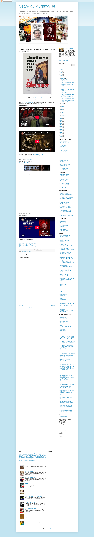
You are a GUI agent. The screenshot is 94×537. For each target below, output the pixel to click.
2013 (61, 130)
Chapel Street (25, 172)
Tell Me (61, 149)
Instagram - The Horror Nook (65, 206)
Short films (44, 456)
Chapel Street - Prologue (64, 174)
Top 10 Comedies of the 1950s (30, 508)
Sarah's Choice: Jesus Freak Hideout (66, 356)
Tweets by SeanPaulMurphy (64, 416)
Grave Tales (21, 455)
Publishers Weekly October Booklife (66, 194)
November (63, 78)
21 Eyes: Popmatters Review (65, 407)
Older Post (53, 305)
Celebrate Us (62, 157)
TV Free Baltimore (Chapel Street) (66, 245)
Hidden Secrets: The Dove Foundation (66, 392)
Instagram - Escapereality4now (65, 207)
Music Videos (39, 455)
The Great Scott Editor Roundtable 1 (66, 266)
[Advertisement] (37, 295)
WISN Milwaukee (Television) (65, 253)
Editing (26, 454)
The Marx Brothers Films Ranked (30, 502)
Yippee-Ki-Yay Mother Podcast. (33, 158)
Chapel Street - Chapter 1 (64, 175)
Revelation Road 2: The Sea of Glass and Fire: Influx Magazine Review (67, 380)
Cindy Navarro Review (64, 225)
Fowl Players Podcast (64, 248)
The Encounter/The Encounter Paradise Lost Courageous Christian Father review (67, 337)
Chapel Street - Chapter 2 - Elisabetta (26, 244)
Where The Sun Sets (63, 141)
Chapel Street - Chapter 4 (64, 179)
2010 (61, 135)
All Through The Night (64, 147)
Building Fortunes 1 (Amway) (65, 274)
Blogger (51, 528)
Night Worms (62, 195)
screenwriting (21, 460)
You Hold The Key (63, 145)
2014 (61, 129)
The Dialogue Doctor (63, 273)
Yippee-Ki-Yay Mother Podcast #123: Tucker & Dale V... (67, 101)
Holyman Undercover (64, 294)
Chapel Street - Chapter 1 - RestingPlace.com (27, 243)
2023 (61, 74)
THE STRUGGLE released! (29, 483)
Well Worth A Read (63, 201)
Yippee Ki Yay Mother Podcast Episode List (27, 162)
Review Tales (62, 205)
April (62, 112)
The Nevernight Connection (65, 331)
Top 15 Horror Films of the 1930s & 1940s (32, 521)
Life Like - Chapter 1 (63, 187)
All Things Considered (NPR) (65, 235)
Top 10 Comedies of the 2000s (30, 477)
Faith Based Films (31, 454)
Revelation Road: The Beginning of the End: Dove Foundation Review (67, 367)
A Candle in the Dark (63, 165)
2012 (61, 132)
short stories (26, 460)
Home (37, 305)
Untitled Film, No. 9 (63, 318)
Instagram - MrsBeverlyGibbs (65, 212)
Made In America (63, 329)
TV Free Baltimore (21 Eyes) (65, 269)
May (62, 110)
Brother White (62, 300)
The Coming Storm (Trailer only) (65, 326)
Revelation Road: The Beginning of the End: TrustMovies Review (67, 362)
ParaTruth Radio (63, 283)
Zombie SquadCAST (63, 265)
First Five (44, 454)
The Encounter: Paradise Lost (65, 302)
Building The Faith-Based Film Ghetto (31, 465)
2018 (61, 123)
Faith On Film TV (63, 244)
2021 (61, 118)
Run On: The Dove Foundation (65, 359)
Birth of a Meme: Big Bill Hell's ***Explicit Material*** (34, 496)
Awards (30, 453)
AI (28, 453)
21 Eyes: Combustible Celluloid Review (67, 411)
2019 (61, 121)
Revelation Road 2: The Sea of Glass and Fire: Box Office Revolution (67, 385)
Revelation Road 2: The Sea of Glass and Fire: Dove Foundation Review (67, 382)
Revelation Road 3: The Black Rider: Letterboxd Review (66, 371)
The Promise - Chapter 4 (64, 184)
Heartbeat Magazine (63, 229)
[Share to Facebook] (40, 250)
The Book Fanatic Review (64, 224)
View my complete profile (63, 60)
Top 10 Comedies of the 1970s (30, 471)
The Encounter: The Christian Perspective (67, 341)
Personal (20, 456)
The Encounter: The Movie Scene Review (67, 345)
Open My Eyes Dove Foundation (65, 386)
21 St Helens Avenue (23, 453)
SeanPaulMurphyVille (37, 6)
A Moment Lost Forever (64, 151)
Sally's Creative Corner (64, 230)
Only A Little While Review (64, 222)
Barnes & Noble (42, 174)
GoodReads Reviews (64, 193)
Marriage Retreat (63, 299)
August (62, 106)
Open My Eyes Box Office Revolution (66, 387)
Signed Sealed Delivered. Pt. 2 (65, 252)
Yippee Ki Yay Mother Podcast (38, 154)
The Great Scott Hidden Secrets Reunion (67, 262)
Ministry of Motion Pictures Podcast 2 (66, 258)
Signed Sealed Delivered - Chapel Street (67, 249)
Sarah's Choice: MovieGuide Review (66, 355)
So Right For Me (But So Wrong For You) (67, 153)
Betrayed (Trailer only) (64, 321)
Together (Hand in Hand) (64, 142)
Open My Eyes (62, 309)
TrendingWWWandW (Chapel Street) (66, 247)
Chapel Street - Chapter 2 (64, 176)
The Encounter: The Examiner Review (66, 340)
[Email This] (36, 250)
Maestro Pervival (63, 317)
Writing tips (43, 457)
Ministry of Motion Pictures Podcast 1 (66, 257)
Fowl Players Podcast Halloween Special (67, 275)
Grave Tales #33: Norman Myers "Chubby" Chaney (66, 80)
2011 (61, 133)
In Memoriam (27, 455)
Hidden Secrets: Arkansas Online (66, 397)
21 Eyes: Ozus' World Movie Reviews (66, 409)
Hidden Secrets (62, 293)
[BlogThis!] (37, 250)
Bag (61, 320)
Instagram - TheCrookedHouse (65, 211)
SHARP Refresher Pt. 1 (64, 327)
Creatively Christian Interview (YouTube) (67, 278)
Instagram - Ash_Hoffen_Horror (65, 214)
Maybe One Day (63, 146)
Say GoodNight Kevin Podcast (65, 237)
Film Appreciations (39, 454)
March (62, 113)
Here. (32, 213)
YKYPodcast (29, 159)
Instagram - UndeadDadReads (65, 210)
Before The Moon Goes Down (65, 164)
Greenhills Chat (63, 277)
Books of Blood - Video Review (65, 198)
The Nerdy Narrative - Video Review (66, 197)
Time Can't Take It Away (64, 150)
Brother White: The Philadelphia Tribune (67, 400)
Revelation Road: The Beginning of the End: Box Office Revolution (67, 369)
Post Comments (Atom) (28, 307)
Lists (35, 455)
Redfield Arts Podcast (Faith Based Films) (67, 243)
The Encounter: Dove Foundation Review (67, 342)
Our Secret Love (63, 169)
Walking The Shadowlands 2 (65, 240)
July (62, 107)
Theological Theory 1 (63, 254)
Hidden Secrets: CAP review (65, 398)
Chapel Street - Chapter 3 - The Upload (26, 245)
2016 (61, 126)
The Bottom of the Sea (64, 168)
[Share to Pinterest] (41, 250)
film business (43, 459)
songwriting (31, 460)
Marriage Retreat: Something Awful (66, 389)
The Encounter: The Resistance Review (67, 338)
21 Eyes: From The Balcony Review (66, 410)
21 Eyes (61, 291)
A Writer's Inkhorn (63, 284)
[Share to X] (38, 250)
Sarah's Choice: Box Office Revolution (66, 358)
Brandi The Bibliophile (64, 199)
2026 (61, 69)
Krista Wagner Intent (63, 285)
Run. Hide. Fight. (63, 330)
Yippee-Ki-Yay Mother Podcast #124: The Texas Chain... (67, 99)
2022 (61, 75)
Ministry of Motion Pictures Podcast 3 (66, 260)
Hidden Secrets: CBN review (65, 396)
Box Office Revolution (64, 271)
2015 (61, 127)
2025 (61, 71)
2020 (61, 120)
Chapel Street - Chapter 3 (64, 178)
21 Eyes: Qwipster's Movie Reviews (66, 406)
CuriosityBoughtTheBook (64, 202)
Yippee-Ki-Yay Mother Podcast (41, 97)
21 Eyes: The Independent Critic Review (67, 405)
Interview (32, 455)
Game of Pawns (63, 322)
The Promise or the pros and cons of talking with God (30, 457)
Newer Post (21, 305)
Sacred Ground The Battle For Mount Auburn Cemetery (32, 456)
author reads (38, 459)
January (62, 116)
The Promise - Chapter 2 (64, 182)
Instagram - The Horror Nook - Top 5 (66, 215)
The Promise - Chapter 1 (64, 180)
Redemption (62, 325)
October (62, 103)
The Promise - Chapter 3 (64, 183)
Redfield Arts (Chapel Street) (65, 241)
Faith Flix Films (62, 226)
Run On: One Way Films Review (65, 360)
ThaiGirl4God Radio (63, 281)
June (62, 109)
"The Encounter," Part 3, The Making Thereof (32, 490)
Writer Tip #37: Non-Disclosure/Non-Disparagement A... (67, 90)
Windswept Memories (64, 160)
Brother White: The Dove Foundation (66, 401)
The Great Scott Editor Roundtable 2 (66, 267)
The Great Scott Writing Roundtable (66, 261)
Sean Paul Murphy (70, 48)
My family (44, 455)
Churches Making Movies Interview (66, 270)
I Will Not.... (62, 316)
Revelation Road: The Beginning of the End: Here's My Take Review (67, 365)
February (63, 115)
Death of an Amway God (29, 514)
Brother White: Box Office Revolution (66, 402)
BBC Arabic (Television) (64, 236)
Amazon (21, 174)
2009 (61, 136)
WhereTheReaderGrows (64, 203)
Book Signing (34, 453)
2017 (61, 124)
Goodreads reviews (63, 221)
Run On (61, 298)
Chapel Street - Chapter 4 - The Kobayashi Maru (28, 246)
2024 (61, 72)
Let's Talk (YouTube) (63, 256)
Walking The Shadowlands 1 (65, 239)
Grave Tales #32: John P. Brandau (67, 96)
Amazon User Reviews (64, 220)
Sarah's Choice (62, 295)
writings (34, 460)
